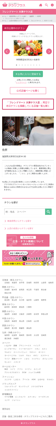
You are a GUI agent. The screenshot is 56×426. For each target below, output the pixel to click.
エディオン (32, 397)
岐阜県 (7, 307)
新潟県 (7, 300)
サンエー (7, 362)
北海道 (7, 283)
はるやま (41, 379)
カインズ (37, 369)
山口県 (36, 321)
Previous (7, 51)
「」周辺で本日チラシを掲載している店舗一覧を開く (28, 104)
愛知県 (21, 307)
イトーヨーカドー (25, 349)
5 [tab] (28, 65)
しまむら (16, 379)
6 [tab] (30, 65)
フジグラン (36, 359)
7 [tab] (33, 65)
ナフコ (20, 369)
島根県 (14, 321)
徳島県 (7, 328)
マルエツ (7, 352)
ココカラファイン (11, 390)
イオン (37, 349)
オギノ (35, 355)
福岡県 (7, 335)
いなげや (7, 345)
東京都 (43, 290)
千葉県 (36, 290)
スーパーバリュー (20, 352)
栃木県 (14, 290)
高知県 (29, 328)
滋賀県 (31, 16)
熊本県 (29, 335)
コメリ (12, 369)
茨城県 (7, 290)
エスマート (45, 355)
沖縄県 (16, 338)
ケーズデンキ (43, 397)
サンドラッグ (24, 386)
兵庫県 (29, 314)
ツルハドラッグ (10, 386)
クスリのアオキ (37, 386)
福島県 (51, 283)
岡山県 (21, 321)
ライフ (7, 359)
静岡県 (14, 307)
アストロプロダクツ (12, 372)
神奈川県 (7, 293)
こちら (22, 173)
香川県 (14, 328)
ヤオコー (32, 352)
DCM (24, 372)
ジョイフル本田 (34, 372)
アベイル (26, 379)
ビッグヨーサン (10, 349)
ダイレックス (47, 359)
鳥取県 (7, 321)
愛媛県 (21, 328)
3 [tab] (22, 65)
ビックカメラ (20, 397)
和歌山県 (44, 314)
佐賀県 (14, 335)
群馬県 (21, 290)
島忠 (6, 369)
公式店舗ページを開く (28, 90)
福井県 (29, 300)
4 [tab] (25, 65)
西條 (15, 345)
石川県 (21, 300)
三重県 (29, 307)
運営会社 (6, 409)
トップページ (21, 82)
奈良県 (36, 314)
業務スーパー (17, 359)
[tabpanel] (28, 51)
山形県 (43, 283)
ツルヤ (21, 355)
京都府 (14, 314)
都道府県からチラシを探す (18, 16)
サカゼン (50, 379)
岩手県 (21, 283)
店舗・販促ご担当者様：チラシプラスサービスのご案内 (27, 416)
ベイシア (36, 345)
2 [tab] (19, 65)
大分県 (36, 335)
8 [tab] (36, 65)
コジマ (7, 400)
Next (49, 51)
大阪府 (21, 314)
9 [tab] (39, 65)
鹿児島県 (7, 338)
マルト (28, 355)
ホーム (4, 16)
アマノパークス (25, 345)
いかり (26, 359)
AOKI (34, 379)
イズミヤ (16, 362)
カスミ (44, 349)
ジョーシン (16, 400)
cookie (27, 182)
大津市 (39, 16)
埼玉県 (29, 290)
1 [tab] (16, 65)
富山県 (14, 300)
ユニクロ (7, 379)
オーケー (41, 352)
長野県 (43, 300)
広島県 (29, 321)
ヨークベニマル (10, 355)
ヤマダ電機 (8, 397)
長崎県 (21, 335)
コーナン (28, 369)
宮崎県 (43, 335)
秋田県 (36, 283)
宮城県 (29, 283)
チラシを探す (48, 212)
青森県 (14, 283)
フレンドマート (36, 20)
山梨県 (36, 300)
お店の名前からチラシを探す (18, 20)
